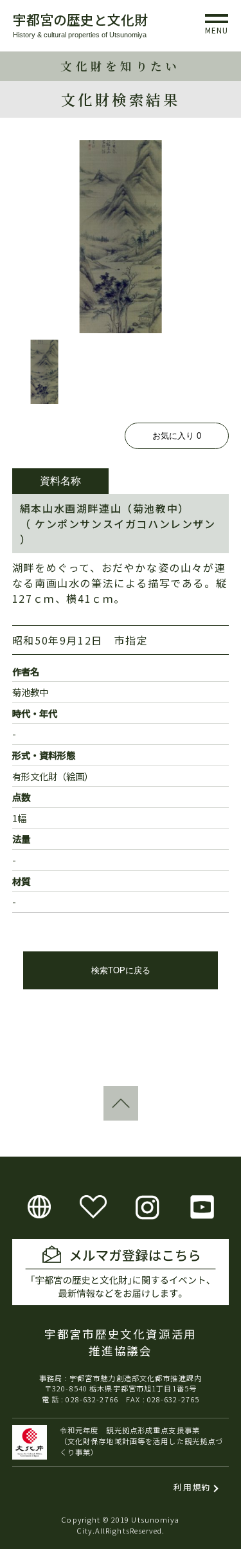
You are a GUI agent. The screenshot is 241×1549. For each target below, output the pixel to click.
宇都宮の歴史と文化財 (80, 19)
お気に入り (176, 436)
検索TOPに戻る (120, 970)
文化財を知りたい (120, 66)
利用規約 (192, 1487)
